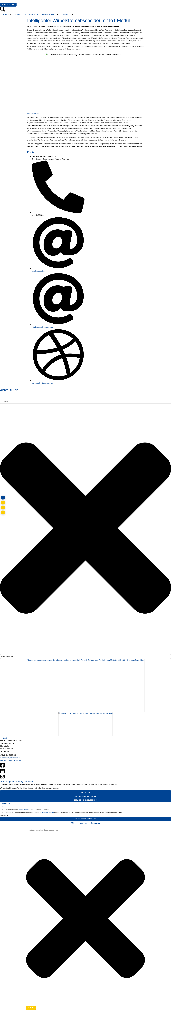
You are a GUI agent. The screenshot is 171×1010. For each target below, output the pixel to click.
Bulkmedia (66, 14)
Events (18, 14)
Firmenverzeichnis (31, 14)
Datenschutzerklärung (24, 809)
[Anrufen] (3, 507)
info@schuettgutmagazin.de (10, 760)
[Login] (3, 498)
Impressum (82, 823)
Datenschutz (95, 823)
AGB (73, 823)
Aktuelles (5, 14)
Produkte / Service (49, 14)
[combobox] (85, 401)
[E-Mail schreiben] (3, 503)
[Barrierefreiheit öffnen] (3, 512)
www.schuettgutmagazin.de (10, 758)
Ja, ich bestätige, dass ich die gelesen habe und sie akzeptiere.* (25, 809)
